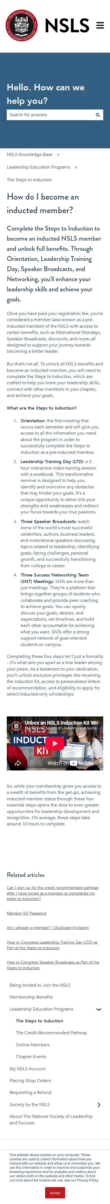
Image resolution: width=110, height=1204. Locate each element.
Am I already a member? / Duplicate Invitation (48, 927)
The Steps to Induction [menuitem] (39, 1021)
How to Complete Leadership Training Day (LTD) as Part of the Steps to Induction (52, 945)
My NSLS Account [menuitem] (27, 1069)
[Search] (98, 115)
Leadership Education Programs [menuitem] (41, 1009)
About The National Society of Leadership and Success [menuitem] (51, 1119)
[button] (98, 1009)
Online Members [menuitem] (33, 1045)
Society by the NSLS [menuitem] (30, 1105)
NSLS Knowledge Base (29, 154)
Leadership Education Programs (38, 167)
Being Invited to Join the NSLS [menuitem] (40, 985)
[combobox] (50, 115)
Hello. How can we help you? (46, 94)
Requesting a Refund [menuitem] (30, 1092)
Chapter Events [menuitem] (31, 1057)
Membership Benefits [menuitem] (31, 997)
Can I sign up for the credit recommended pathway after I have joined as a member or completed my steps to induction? (53, 893)
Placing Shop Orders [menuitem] (30, 1081)
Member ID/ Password (26, 913)
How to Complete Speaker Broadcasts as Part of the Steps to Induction (53, 965)
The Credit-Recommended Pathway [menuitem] (51, 1033)
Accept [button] (55, 1192)
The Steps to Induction (29, 180)
